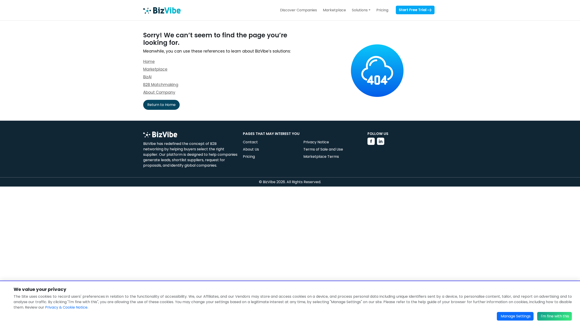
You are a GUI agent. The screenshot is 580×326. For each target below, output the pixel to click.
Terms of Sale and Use (323, 149)
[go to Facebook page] (371, 141)
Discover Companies (298, 10)
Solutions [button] (360, 10)
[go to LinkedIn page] (380, 141)
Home (149, 61)
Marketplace (334, 10)
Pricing (382, 10)
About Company (159, 92)
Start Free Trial (413, 9)
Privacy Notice (316, 142)
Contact (250, 142)
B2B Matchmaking (160, 84)
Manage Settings (516, 316)
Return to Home (161, 104)
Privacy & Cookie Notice (66, 307)
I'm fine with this (555, 316)
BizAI (147, 77)
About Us (251, 149)
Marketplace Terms (321, 156)
